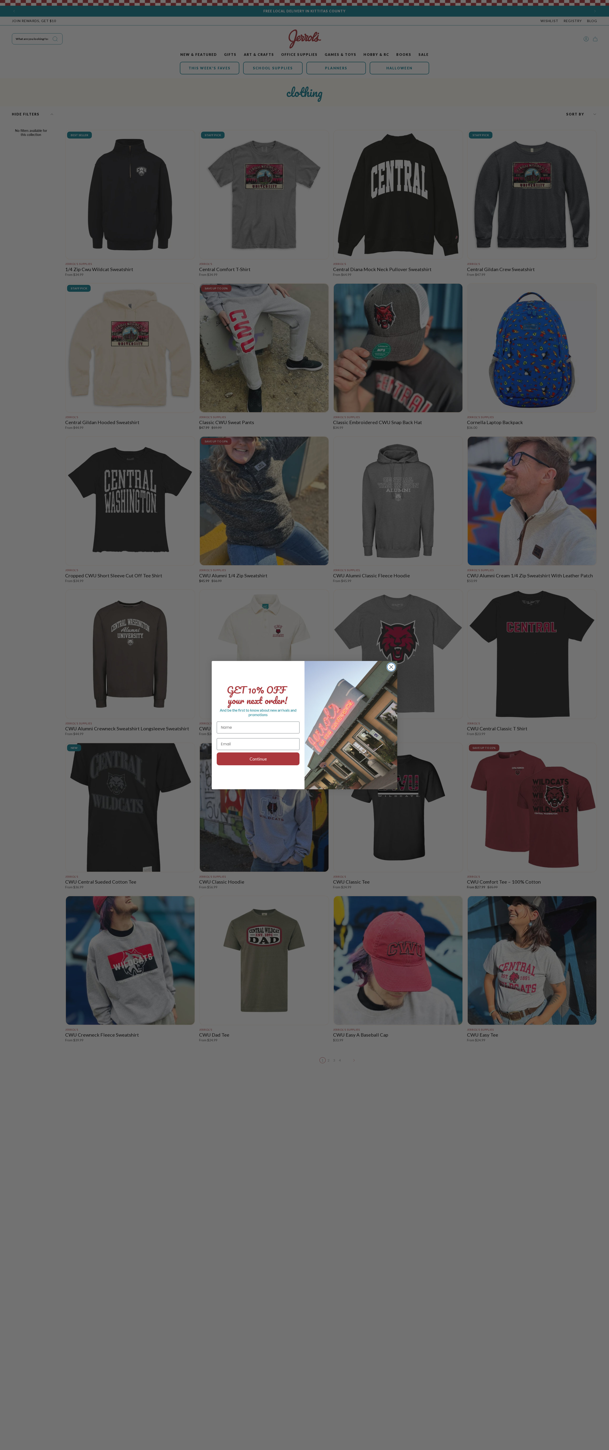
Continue (258, 758)
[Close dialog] (391, 667)
